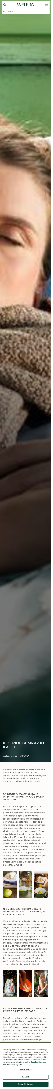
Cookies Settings (25, 1070)
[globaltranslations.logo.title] (25, 4)
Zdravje (9, 11)
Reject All (25, 1077)
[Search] (4, 4)
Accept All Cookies (25, 1084)
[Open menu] (46, 4)
